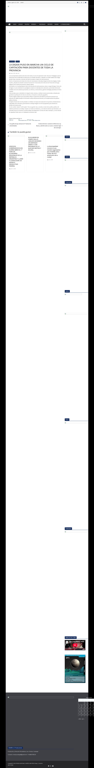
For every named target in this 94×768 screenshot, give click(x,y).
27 (79, 715)
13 (79, 709)
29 (85, 715)
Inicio (14, 24)
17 (91, 709)
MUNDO (56, 24)
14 (82, 709)
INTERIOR (33, 24)
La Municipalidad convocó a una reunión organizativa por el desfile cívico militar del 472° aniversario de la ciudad (53, 151)
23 (88, 712)
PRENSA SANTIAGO (20, 763)
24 (91, 712)
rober (18, 73)
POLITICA (27, 24)
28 (82, 715)
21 (82, 712)
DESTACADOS (12, 61)
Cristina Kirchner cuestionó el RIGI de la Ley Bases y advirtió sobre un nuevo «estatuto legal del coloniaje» (48, 126)
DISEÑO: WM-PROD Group (31, 763)
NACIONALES (42, 24)
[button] (36, 24)
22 (85, 712)
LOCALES (20, 24)
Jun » (83, 719)
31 (91, 715)
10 (91, 706)
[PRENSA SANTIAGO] (9, 24)
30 (88, 715)
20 (79, 712)
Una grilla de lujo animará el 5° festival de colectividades (20, 125)
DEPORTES (50, 24)
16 (88, 709)
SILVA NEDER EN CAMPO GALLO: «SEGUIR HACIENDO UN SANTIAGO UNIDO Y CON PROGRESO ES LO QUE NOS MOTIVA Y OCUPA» (34, 144)
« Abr (79, 719)
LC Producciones (65, 24)
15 (85, 709)
